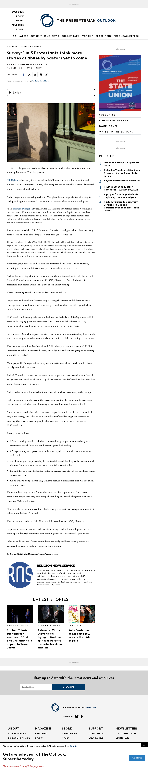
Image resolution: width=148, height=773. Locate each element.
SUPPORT (96, 728)
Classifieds (104, 36)
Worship (87, 36)
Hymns (65, 738)
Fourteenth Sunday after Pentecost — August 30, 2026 (121, 188)
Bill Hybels (12, 180)
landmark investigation (23, 208)
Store (67, 728)
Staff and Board (17, 733)
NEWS (55, 36)
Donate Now (96, 733)
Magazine (43, 728)
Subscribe (18, 12)
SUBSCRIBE (107, 114)
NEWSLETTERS (127, 728)
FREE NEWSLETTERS (126, 36)
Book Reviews (76, 626)
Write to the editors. (40, 81)
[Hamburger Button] (8, 36)
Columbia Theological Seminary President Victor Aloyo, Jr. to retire (122, 173)
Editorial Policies (19, 738)
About (13, 728)
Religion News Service (24, 46)
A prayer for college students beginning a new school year (121, 196)
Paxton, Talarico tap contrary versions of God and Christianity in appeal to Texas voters (19, 638)
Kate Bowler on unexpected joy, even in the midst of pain (80, 635)
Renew (20, 16)
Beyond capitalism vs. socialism (122, 180)
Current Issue (40, 36)
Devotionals (69, 733)
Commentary (70, 36)
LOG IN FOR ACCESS (113, 120)
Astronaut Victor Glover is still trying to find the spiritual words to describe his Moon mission (50, 638)
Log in (20, 29)
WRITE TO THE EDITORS (116, 131)
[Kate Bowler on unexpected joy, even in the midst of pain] (82, 615)
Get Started (137, 757)
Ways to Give (96, 738)
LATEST (23, 36)
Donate (19, 20)
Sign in (73, 745)
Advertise (18, 25)
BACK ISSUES (108, 126)
